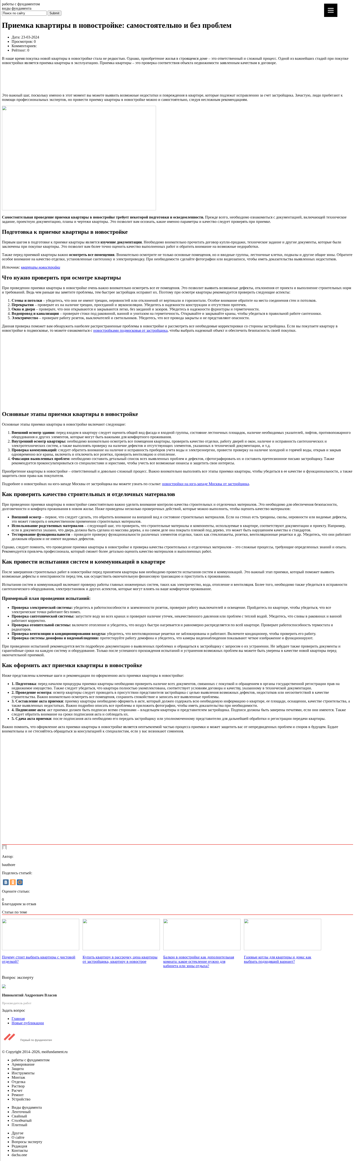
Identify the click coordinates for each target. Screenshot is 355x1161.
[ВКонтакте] (6, 882)
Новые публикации (28, 1023)
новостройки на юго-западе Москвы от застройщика (205, 484)
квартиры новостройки (40, 267)
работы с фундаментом (21, 4)
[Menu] (330, 10)
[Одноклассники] (13, 882)
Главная (18, 1019)
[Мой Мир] (20, 882)
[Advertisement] (147, 78)
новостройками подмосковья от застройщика (130, 330)
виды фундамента (16, 8)
